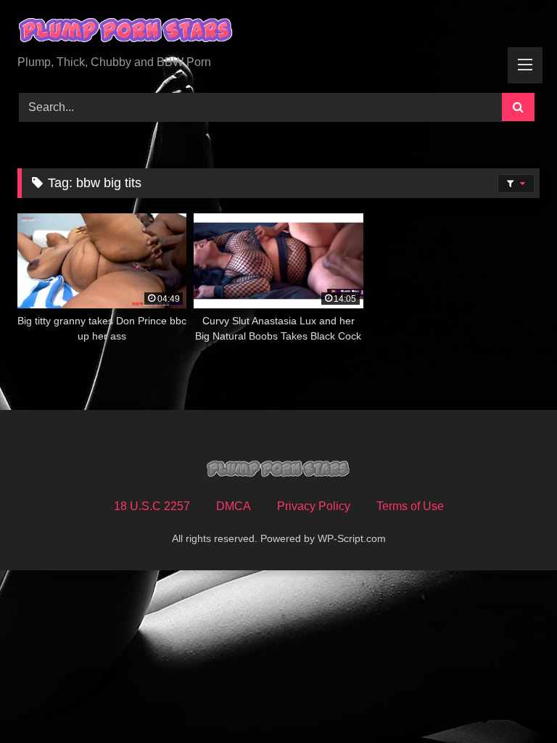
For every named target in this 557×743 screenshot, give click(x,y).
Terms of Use (410, 506)
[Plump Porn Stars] (278, 33)
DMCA (233, 506)
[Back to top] (512, 700)
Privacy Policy (313, 506)
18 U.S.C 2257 (152, 506)
